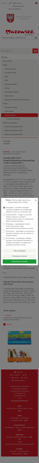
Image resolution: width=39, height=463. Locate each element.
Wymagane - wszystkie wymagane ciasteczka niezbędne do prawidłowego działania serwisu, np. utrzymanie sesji (19, 210)
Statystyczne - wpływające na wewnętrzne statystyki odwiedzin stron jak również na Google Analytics (20, 233)
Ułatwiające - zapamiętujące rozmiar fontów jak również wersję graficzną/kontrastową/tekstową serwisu (19, 226)
